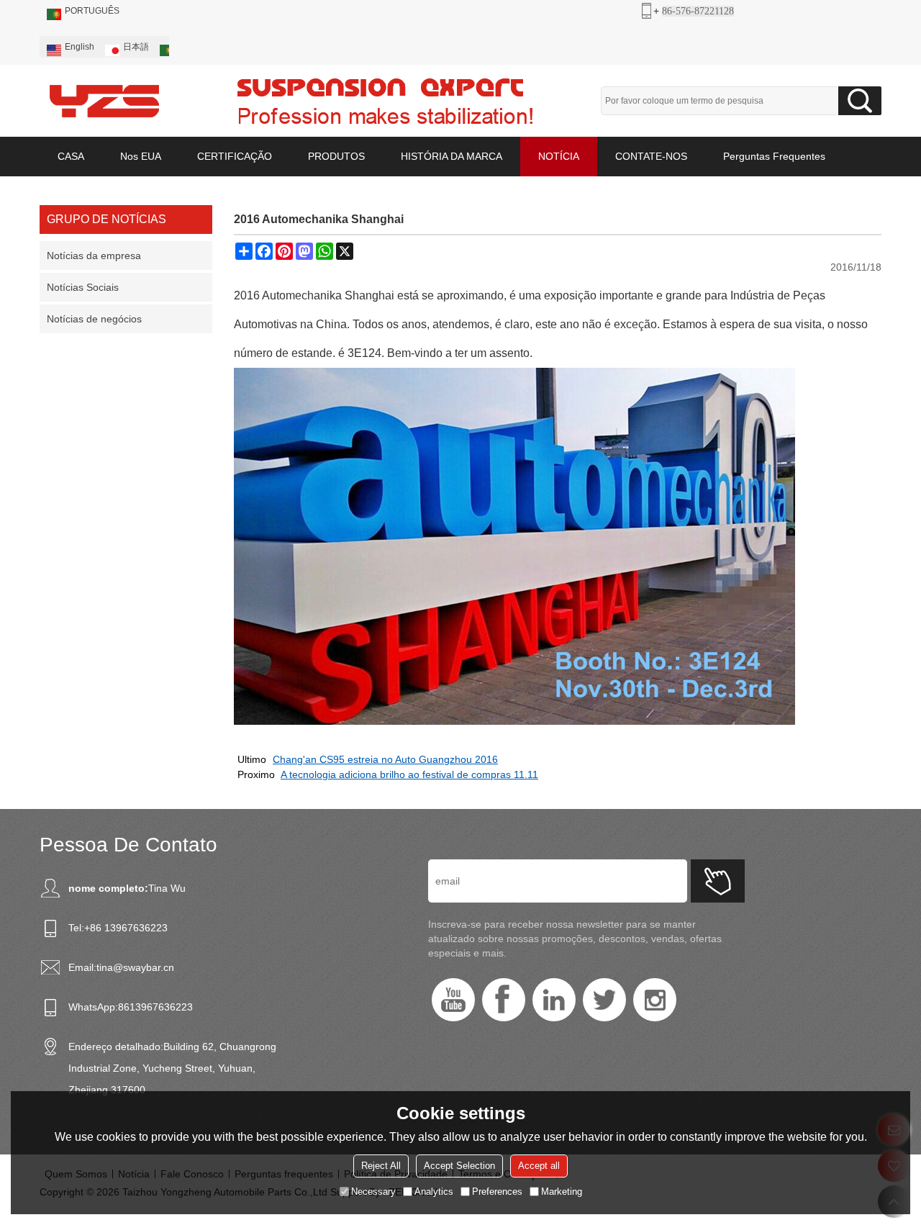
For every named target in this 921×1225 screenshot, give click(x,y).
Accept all (539, 1165)
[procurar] (859, 100)
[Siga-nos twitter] (604, 999)
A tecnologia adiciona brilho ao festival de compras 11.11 (409, 774)
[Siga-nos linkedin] (554, 999)
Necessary (373, 1191)
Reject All (381, 1165)
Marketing (561, 1191)
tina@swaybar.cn (135, 967)
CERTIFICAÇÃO (234, 156)
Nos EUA (140, 156)
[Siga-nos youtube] (453, 999)
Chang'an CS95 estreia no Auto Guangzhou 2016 (385, 759)
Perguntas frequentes (774, 156)
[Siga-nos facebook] (503, 999)
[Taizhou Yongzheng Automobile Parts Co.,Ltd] (104, 101)
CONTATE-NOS (651, 156)
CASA (71, 156)
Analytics (433, 1191)
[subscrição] (718, 881)
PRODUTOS (336, 156)
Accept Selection (459, 1165)
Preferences (497, 1191)
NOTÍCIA (558, 156)
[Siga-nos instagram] (654, 999)
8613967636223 (155, 1007)
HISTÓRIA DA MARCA (451, 156)
